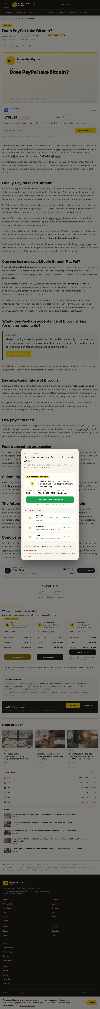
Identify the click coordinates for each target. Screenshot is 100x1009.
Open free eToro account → (50, 499)
